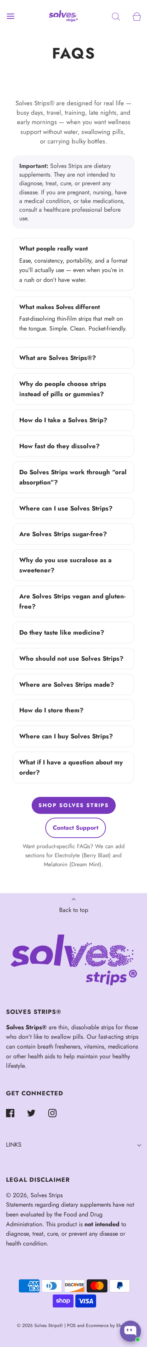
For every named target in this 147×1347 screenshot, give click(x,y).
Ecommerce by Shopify (108, 1325)
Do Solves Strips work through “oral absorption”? (73, 477)
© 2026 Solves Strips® (40, 1325)
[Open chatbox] (130, 1331)
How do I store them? (51, 710)
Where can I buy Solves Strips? (66, 736)
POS (71, 1325)
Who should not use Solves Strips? (71, 658)
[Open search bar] (116, 16)
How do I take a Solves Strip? (63, 419)
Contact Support (75, 827)
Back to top (73, 910)
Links (13, 1144)
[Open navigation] (10, 16)
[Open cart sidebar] (136, 16)
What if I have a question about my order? (71, 767)
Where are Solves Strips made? (66, 684)
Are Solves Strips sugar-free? (63, 533)
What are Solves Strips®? (57, 357)
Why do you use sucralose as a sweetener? (65, 565)
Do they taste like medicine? (61, 632)
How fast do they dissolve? (59, 446)
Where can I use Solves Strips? (66, 508)
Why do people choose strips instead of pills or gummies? (62, 388)
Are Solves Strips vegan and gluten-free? (72, 601)
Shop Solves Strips (73, 805)
